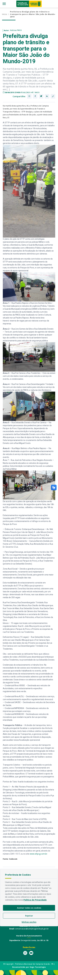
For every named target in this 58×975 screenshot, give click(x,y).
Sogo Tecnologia (38, 967)
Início (4, 14)
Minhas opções (29, 922)
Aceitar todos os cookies (29, 907)
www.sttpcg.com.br (38, 853)
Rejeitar (29, 915)
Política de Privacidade (35, 899)
